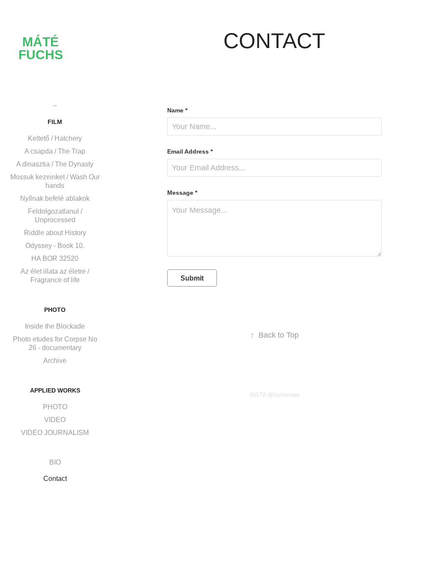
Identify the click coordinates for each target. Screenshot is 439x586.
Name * (177, 110)
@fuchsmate (283, 395)
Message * (182, 193)
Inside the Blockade (55, 326)
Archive (54, 360)
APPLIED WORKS (55, 390)
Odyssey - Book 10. (54, 245)
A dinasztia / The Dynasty (54, 164)
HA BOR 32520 (54, 258)
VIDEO (55, 419)
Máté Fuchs (40, 48)
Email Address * (190, 151)
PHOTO (55, 309)
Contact (55, 478)
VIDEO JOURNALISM (55, 432)
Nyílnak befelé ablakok (55, 198)
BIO (55, 462)
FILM (55, 121)
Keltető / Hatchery (55, 138)
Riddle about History (55, 232)
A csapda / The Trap (54, 151)
